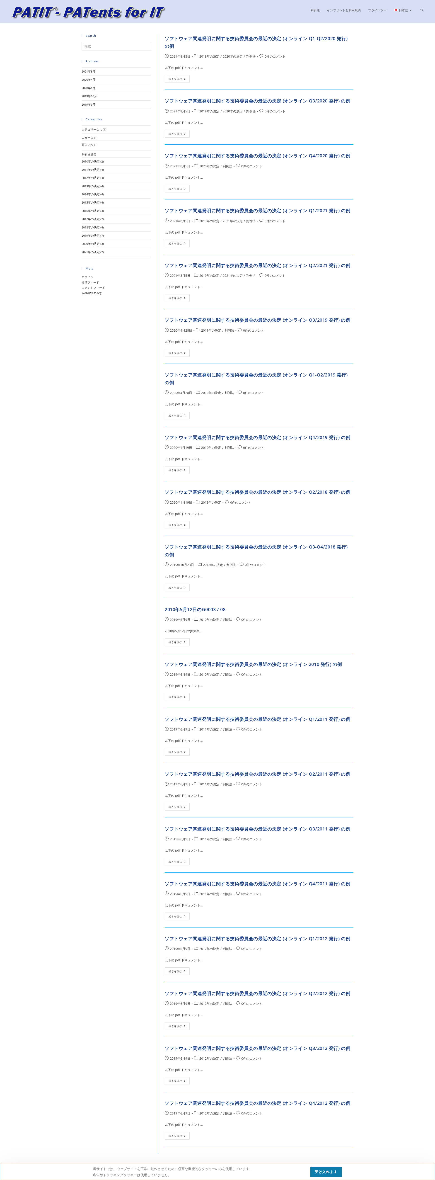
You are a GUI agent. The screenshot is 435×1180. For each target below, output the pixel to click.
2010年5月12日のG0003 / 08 (195, 609)
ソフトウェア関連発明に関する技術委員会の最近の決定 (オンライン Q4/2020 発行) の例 (257, 156)
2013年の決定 (91, 186)
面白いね (87, 145)
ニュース (87, 138)
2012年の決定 (209, 949)
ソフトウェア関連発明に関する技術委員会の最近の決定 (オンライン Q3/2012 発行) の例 (257, 1048)
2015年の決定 (91, 202)
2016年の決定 (91, 211)
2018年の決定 (211, 502)
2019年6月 (88, 104)
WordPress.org (92, 293)
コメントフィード (93, 288)
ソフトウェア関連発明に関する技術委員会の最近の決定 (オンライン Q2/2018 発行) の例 (257, 492)
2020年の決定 (233, 56)
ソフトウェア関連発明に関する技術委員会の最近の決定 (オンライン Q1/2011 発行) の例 (257, 719)
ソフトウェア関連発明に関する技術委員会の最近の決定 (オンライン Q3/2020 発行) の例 (257, 101)
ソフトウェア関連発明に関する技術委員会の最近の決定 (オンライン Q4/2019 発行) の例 (257, 437)
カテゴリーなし (92, 129)
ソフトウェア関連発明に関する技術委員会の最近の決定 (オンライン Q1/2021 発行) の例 (257, 210)
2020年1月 (88, 88)
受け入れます (326, 1172)
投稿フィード (90, 282)
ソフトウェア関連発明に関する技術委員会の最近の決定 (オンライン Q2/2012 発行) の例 (257, 993)
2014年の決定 (91, 194)
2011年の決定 (209, 729)
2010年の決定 (209, 619)
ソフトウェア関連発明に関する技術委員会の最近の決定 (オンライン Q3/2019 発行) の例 (257, 320)
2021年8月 (88, 71)
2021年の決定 (233, 221)
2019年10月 (89, 96)
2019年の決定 (209, 56)
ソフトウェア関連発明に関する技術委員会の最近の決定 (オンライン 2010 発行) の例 (253, 664)
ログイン (87, 277)
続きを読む (179, 80)
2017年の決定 (91, 219)
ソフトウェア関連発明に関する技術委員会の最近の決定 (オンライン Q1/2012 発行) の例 (257, 938)
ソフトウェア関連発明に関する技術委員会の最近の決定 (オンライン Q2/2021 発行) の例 (257, 265)
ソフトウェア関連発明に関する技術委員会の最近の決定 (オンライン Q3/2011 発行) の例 (257, 829)
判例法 (251, 56)
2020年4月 (88, 80)
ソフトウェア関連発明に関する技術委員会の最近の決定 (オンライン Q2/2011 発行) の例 (257, 774)
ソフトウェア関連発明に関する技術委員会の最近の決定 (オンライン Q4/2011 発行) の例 (257, 884)
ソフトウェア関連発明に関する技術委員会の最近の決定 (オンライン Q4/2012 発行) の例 (257, 1103)
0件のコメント (275, 56)
